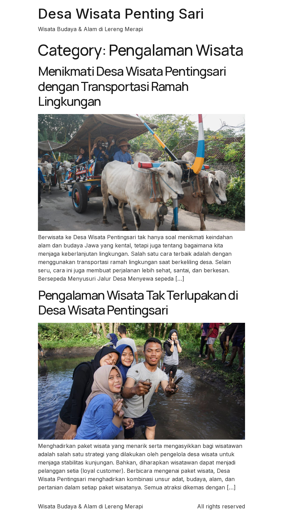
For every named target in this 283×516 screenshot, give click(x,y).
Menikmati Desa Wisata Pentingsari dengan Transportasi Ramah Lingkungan (132, 86)
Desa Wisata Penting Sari (121, 13)
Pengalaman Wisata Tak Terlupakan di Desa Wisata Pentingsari (138, 302)
